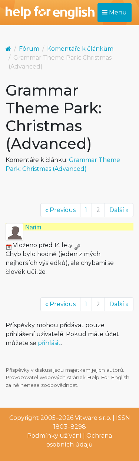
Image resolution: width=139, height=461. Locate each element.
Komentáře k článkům (80, 48)
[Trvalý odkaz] (77, 245)
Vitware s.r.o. (93, 417)
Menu (117, 12)
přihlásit (49, 342)
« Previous (60, 209)
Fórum (29, 48)
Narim (33, 227)
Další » (119, 209)
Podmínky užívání (54, 435)
